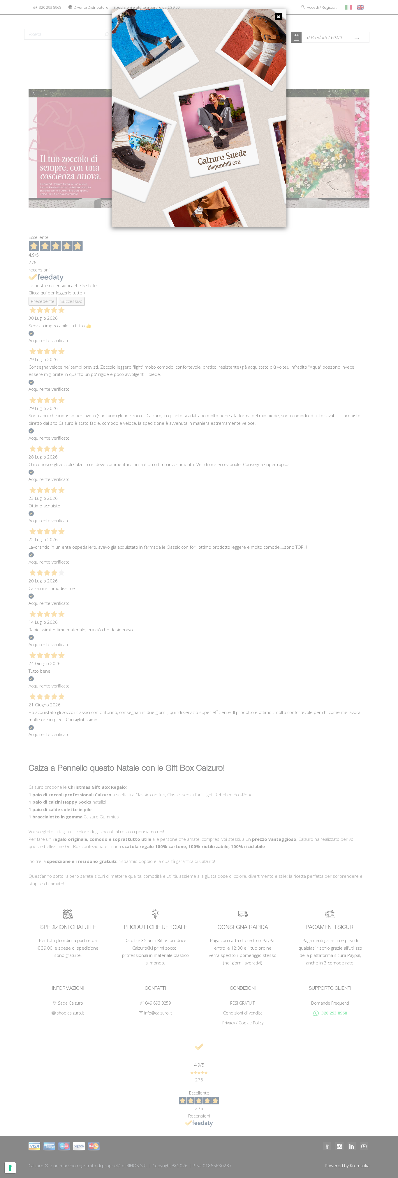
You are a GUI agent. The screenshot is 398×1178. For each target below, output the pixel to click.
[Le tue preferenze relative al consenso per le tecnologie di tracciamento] (10, 1167)
